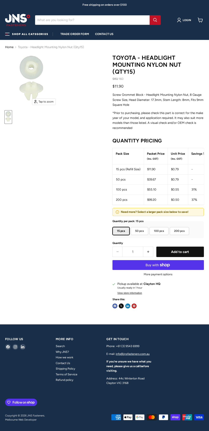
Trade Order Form (74, 34)
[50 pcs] (140, 236)
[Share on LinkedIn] (127, 306)
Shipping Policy (65, 368)
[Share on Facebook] (114, 306)
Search (60, 346)
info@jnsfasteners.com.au (133, 354)
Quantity (117, 243)
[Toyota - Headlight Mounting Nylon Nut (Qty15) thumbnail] (8, 117)
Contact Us (104, 34)
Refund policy (64, 380)
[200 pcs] (180, 236)
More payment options (158, 274)
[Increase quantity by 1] (148, 252)
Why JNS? (62, 352)
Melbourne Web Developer (21, 419)
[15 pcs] (121, 236)
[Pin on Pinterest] (134, 306)
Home (9, 47)
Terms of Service (66, 374)
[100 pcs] (159, 236)
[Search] (155, 20)
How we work (64, 357)
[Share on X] (121, 306)
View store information (129, 293)
